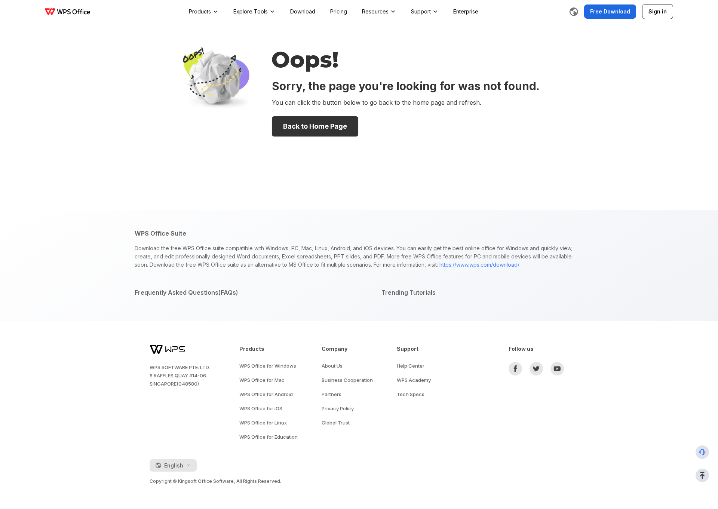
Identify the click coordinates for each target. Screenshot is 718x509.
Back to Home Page (315, 126)
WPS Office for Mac (262, 380)
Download (302, 11)
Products (200, 11)
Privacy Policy (338, 408)
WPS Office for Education (268, 437)
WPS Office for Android (266, 394)
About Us (332, 366)
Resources (375, 11)
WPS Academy (414, 380)
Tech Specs (410, 394)
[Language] (573, 11)
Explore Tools (250, 11)
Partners (331, 394)
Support (421, 11)
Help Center (410, 366)
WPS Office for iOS (260, 408)
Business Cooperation (347, 380)
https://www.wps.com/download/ (479, 264)
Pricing (338, 11)
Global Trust (336, 423)
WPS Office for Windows (267, 366)
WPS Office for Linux (263, 423)
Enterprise (465, 11)
